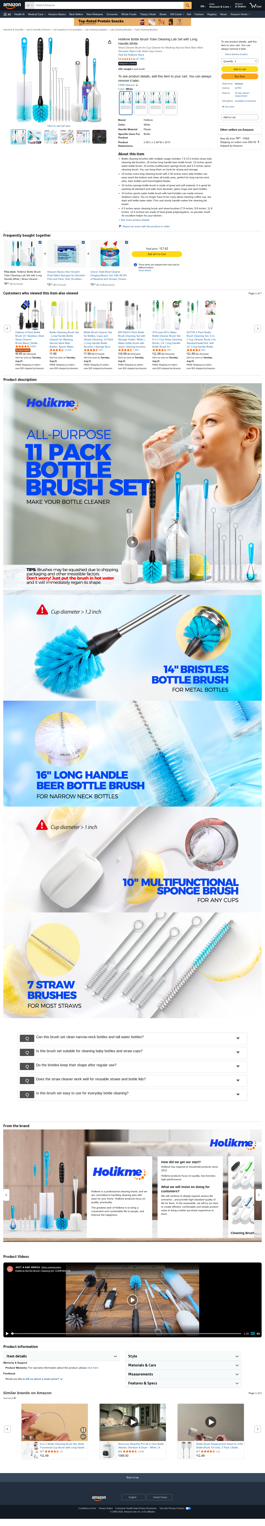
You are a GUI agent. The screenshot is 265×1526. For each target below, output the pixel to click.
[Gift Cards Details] (183, 14)
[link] (66, 253)
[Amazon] (12, 5)
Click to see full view (58, 125)
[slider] (126, 1333)
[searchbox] (109, 5)
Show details (144, 270)
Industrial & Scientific (13, 29)
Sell (189, 14)
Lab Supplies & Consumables (67, 29)
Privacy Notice (106, 1508)
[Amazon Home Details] (249, 14)
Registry (212, 14)
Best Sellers (76, 14)
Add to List (229, 117)
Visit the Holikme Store (131, 54)
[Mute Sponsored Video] (83, 1437)
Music (223, 14)
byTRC (238, 88)
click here (92, 1367)
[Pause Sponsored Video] (83, 1430)
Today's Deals (148, 14)
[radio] (18, 137)
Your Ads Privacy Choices (171, 1508)
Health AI (19, 14)
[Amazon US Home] (99, 1498)
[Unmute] (258, 1334)
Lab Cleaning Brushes (121, 29)
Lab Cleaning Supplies (96, 29)
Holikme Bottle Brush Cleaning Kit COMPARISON (42, 1270)
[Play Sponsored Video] (132, 1422)
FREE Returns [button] (126, 85)
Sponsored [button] (8, 1398)
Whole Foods (128, 14)
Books (163, 14)
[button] (7, 14)
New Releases (95, 14)
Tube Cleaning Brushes (146, 29)
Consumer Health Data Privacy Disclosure (136, 1508)
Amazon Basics (57, 14)
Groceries (112, 14)
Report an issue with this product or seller (146, 226)
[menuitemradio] (253, 1334)
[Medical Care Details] (45, 14)
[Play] (6, 1333)
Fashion (199, 14)
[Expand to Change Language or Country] (205, 6)
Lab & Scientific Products (38, 29)
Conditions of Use (87, 1508)
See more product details (135, 219)
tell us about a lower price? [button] (43, 1378)
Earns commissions (51, 1267)
